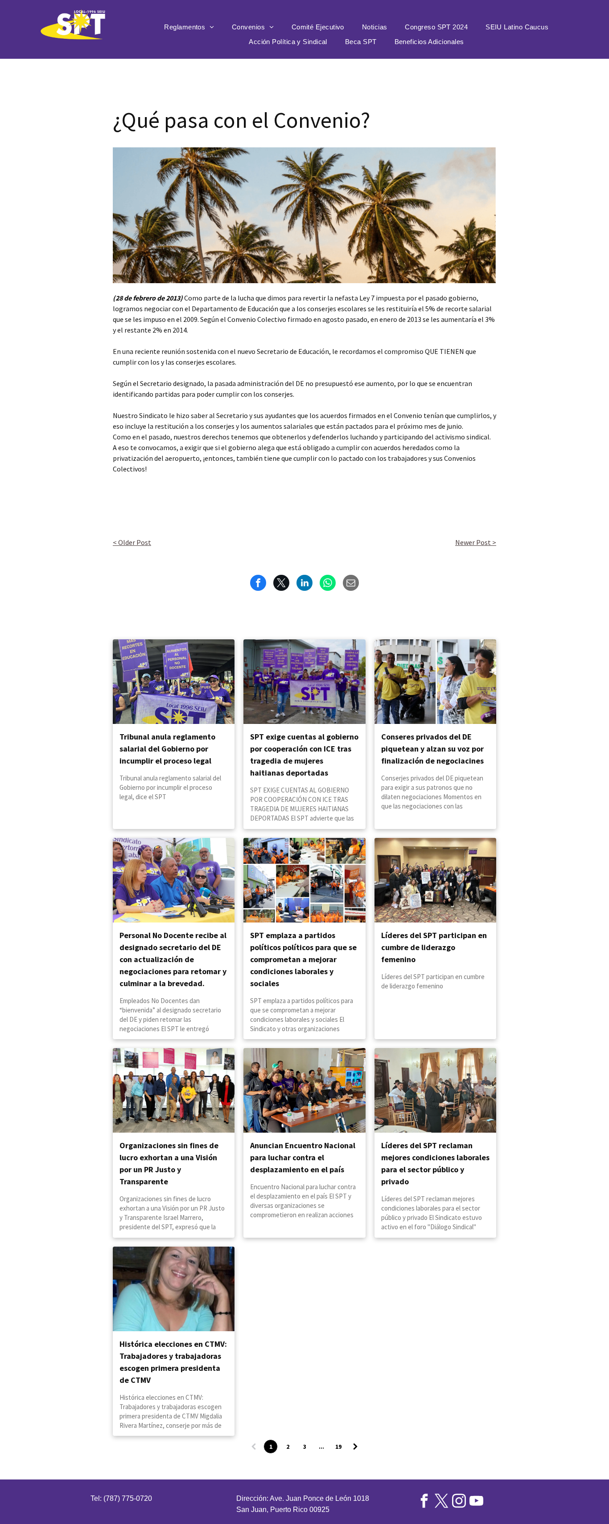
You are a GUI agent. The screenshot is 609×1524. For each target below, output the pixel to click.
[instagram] (459, 1502)
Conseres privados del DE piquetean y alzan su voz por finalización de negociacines (432, 749)
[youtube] (477, 1502)
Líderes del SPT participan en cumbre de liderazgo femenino (434, 947)
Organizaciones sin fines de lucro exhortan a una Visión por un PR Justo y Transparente (168, 1163)
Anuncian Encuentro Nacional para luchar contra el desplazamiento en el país (302, 1157)
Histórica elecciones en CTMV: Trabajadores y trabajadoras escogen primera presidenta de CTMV (173, 1362)
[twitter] (442, 1502)
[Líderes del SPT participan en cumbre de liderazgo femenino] (435, 880)
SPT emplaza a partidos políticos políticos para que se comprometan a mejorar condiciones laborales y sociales (303, 959)
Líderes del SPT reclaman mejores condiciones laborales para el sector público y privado (435, 1163)
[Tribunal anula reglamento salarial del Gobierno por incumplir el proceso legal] (174, 681)
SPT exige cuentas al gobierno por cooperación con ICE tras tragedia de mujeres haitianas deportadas (304, 755)
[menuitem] (189, 27)
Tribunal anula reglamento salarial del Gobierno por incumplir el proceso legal (167, 749)
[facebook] (424, 1502)
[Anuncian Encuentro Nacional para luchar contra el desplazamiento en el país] (304, 1090)
